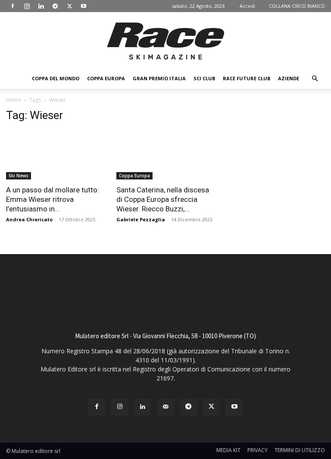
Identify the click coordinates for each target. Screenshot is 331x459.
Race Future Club (246, 78)
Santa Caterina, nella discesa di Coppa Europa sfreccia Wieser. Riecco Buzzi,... (162, 199)
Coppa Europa (106, 78)
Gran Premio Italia (159, 78)
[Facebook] (12, 6)
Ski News (18, 176)
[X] (69, 6)
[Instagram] (26, 6)
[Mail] (165, 407)
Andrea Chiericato (29, 219)
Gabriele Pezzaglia (140, 219)
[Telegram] (55, 6)
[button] (314, 79)
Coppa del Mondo (55, 78)
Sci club (204, 78)
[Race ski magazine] (165, 41)
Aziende (288, 78)
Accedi (247, 6)
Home (13, 100)
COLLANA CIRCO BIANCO (297, 6)
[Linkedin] (40, 6)
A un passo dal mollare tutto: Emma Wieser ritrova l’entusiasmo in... (52, 199)
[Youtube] (83, 6)
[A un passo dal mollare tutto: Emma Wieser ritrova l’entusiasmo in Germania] (55, 155)
